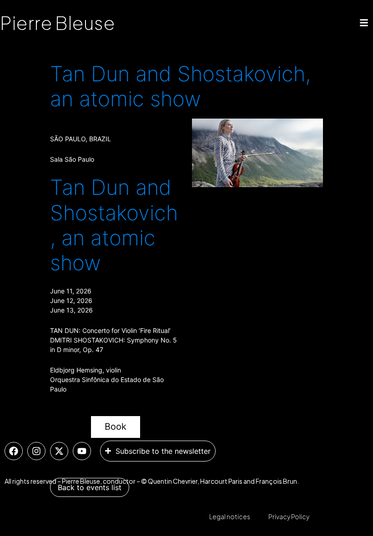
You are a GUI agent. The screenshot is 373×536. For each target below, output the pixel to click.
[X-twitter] (59, 451)
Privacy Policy (288, 516)
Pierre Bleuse (57, 22)
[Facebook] (14, 451)
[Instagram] (36, 451)
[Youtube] (82, 451)
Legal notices (229, 516)
